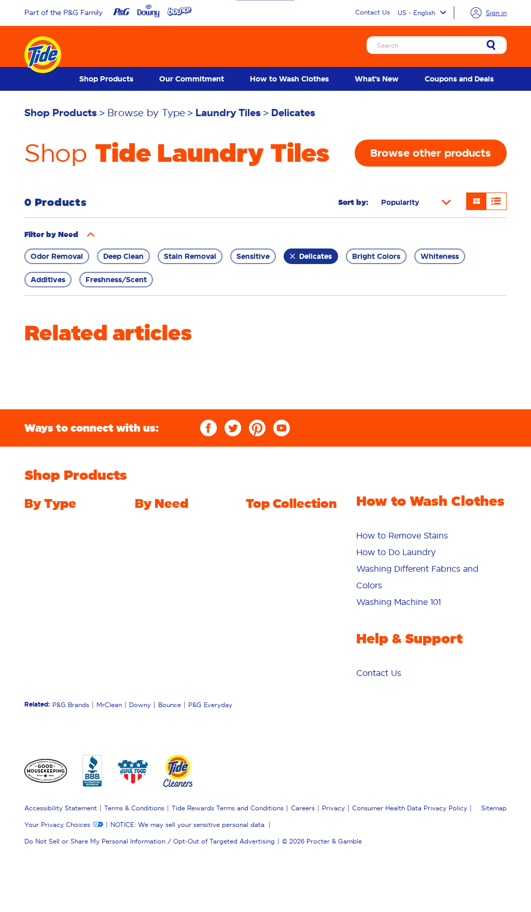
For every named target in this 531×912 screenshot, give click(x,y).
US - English (416, 12)
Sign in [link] (496, 12)
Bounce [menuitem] (169, 704)
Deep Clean (123, 256)
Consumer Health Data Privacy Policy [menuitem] (409, 808)
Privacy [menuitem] (333, 808)
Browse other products (430, 153)
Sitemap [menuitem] (494, 808)
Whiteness (440, 256)
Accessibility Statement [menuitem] (60, 808)
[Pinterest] (257, 428)
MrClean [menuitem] (109, 704)
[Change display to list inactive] (496, 201)
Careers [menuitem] (303, 808)
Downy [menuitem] (140, 704)
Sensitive (253, 256)
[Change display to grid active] (476, 201)
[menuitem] (106, 79)
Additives (48, 279)
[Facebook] (208, 428)
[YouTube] (281, 428)
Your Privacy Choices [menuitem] (57, 824)
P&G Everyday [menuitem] (210, 704)
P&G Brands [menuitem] (70, 704)
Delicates (315, 256)
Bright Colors (376, 256)
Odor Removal (57, 256)
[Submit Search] (491, 45)
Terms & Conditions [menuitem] (134, 808)
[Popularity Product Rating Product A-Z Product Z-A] (416, 202)
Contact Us (372, 12)
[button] (90, 234)
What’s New (377, 79)
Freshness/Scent (116, 279)
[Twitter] (233, 428)
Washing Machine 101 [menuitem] (398, 601)
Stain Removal (190, 256)
